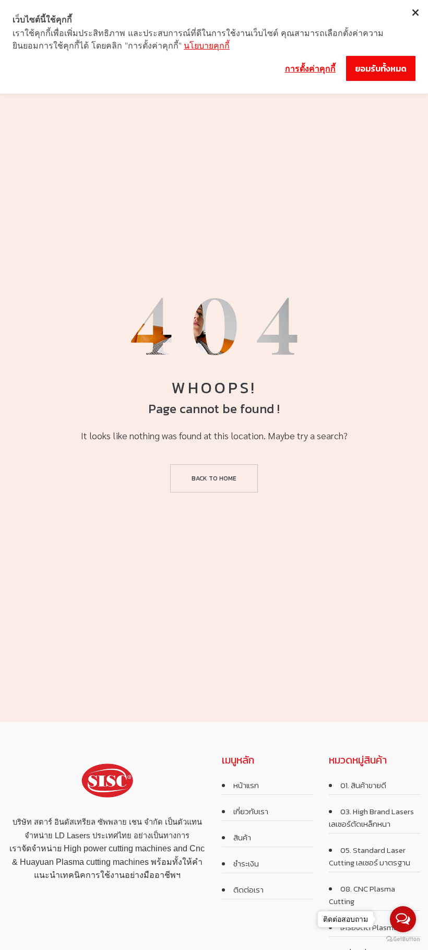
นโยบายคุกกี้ (207, 45)
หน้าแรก (246, 785)
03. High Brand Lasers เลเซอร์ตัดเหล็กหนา (371, 817)
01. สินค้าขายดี (363, 785)
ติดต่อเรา (248, 890)
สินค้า (242, 837)
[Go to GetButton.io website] (403, 939)
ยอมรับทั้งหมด (381, 68)
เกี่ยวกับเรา (250, 811)
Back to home (214, 478)
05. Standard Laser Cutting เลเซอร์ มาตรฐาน (369, 856)
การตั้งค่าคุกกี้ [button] (310, 68)
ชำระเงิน (246, 864)
